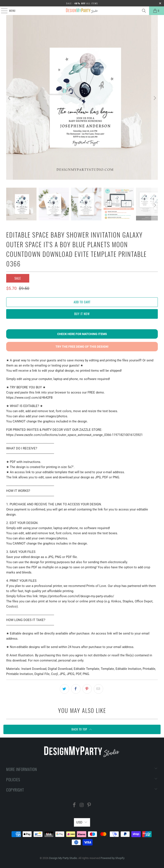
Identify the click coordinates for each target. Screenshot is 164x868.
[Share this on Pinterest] (87, 689)
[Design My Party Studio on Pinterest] (89, 805)
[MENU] (2, 10)
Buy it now (82, 313)
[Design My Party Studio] (82, 10)
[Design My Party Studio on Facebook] (74, 805)
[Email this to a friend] (98, 689)
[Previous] (9, 98)
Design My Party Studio (63, 858)
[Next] (154, 98)
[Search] (144, 10)
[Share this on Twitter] (64, 689)
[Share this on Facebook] (76, 689)
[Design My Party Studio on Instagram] (82, 805)
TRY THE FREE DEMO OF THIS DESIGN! (82, 346)
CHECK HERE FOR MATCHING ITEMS (82, 334)
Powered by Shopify (112, 858)
